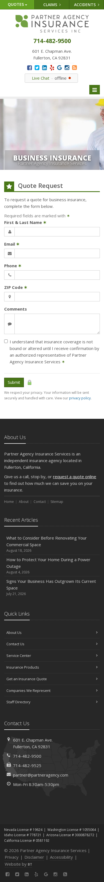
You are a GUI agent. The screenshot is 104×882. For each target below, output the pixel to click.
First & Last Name (25, 222)
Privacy (12, 857)
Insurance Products (22, 667)
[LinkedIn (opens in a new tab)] (44, 67)
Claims (50, 4)
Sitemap (56, 501)
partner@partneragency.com (40, 775)
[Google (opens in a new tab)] (59, 67)
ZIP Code (15, 287)
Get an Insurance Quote (26, 678)
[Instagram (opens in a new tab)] (67, 67)
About (24, 501)
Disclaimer (34, 857)
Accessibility (61, 857)
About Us (14, 632)
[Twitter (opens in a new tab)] (37, 67)
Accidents (85, 4)
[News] (74, 67)
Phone (13, 265)
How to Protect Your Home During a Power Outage (48, 565)
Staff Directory (18, 701)
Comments (15, 309)
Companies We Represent (28, 690)
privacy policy (80, 398)
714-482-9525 (27, 765)
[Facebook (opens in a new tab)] (29, 67)
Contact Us (15, 643)
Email (12, 244)
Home (9, 501)
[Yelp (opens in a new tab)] (52, 67)
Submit (14, 382)
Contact (40, 501)
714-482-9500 (27, 756)
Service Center (18, 655)
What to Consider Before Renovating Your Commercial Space (46, 544)
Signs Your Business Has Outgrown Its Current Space (51, 587)
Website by (18, 864)
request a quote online (74, 476)
